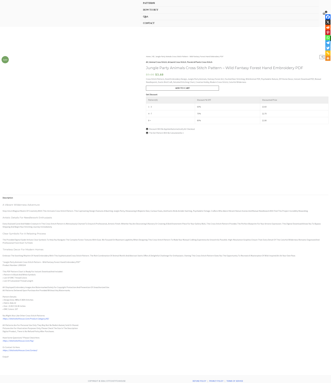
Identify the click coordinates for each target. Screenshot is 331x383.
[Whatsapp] (327, 37)
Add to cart (182, 88)
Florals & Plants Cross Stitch (199, 62)
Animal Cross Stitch (158, 62)
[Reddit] (327, 27)
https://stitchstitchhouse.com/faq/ (18, 340)
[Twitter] (327, 48)
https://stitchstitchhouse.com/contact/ (20, 350)
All (153, 56)
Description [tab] (8, 197)
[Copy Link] (327, 53)
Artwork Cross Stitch (177, 62)
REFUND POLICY (199, 381)
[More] (327, 58)
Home (148, 56)
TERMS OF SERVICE (234, 381)
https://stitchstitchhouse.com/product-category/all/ (26, 318)
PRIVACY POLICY (216, 381)
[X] (327, 22)
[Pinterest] (327, 32)
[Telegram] (327, 42)
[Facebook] (327, 17)
